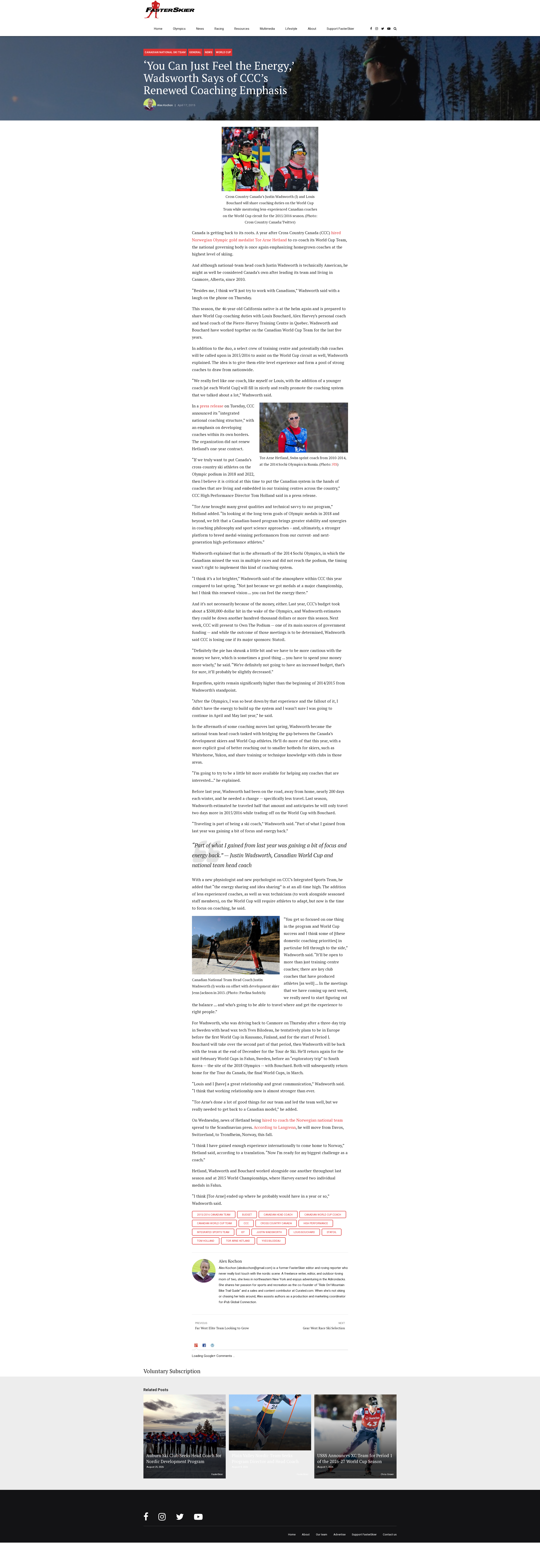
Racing (219, 29)
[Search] (395, 28)
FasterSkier (217, 1474)
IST (243, 1232)
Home (158, 29)
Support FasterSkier (340, 29)
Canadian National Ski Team (165, 52)
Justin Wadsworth (269, 1232)
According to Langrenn (275, 1127)
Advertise (339, 1534)
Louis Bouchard (304, 1232)
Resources (241, 29)
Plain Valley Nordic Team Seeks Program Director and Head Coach (265, 1458)
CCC (246, 1223)
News (200, 29)
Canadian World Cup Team (214, 1223)
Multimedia (267, 29)
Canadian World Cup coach (322, 1214)
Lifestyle (291, 29)
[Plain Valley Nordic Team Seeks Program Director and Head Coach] (269, 1422)
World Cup (223, 52)
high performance (316, 1223)
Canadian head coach (278, 1214)
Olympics (179, 29)
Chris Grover (387, 1474)
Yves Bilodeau (271, 1240)
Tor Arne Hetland (238, 1240)
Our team (321, 1534)
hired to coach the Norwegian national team (302, 1120)
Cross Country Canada (276, 1223)
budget (247, 1214)
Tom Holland (205, 1240)
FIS (334, 464)
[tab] (196, 1346)
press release (211, 405)
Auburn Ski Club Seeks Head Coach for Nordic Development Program (183, 1458)
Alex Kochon (165, 105)
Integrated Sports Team (213, 1232)
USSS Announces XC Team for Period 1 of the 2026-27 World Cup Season (354, 1458)
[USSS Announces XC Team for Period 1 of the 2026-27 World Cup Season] (355, 1436)
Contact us (390, 1534)
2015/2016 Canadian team (213, 1214)
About (312, 29)
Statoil (331, 1232)
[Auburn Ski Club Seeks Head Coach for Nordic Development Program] (184, 1436)
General (195, 52)
